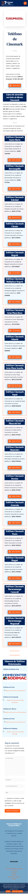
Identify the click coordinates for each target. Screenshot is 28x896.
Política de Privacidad (14, 876)
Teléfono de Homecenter (11, 669)
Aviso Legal (14, 870)
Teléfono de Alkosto (9, 709)
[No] (26, 888)
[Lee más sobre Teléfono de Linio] (14, 722)
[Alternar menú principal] (25, 3)
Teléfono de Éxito (9, 687)
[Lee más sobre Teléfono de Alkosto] (14, 712)
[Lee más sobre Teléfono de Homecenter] (15, 676)
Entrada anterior (15, 651)
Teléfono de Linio (9, 719)
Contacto (14, 872)
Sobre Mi (14, 879)
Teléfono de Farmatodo (10, 697)
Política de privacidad (17, 891)
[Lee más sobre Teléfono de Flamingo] (15, 732)
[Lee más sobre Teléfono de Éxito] (15, 690)
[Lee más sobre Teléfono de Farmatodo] (15, 701)
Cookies (14, 874)
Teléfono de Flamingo (10, 728)
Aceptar (8, 891)
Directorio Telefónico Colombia (14, 868)
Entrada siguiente (15, 655)
